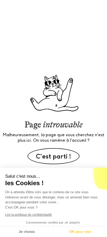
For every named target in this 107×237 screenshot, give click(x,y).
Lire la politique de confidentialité (28, 215)
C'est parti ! (53, 156)
